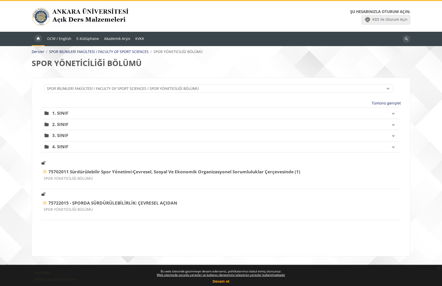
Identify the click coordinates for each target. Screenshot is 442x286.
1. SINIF (60, 113)
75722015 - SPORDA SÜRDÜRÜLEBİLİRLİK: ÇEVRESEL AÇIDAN (112, 203)
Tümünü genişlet (386, 103)
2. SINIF (60, 124)
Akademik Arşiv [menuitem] (117, 38)
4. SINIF (60, 147)
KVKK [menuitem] (139, 38)
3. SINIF (60, 135)
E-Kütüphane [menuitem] (87, 38)
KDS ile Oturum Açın (389, 19)
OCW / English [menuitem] (59, 38)
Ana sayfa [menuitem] (38, 39)
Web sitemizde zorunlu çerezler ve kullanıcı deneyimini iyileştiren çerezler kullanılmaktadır (221, 275)
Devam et (221, 281)
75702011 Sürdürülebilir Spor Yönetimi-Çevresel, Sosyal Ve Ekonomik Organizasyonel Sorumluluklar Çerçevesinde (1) (174, 172)
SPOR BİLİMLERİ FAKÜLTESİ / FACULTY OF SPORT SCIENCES (99, 51)
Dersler (38, 51)
